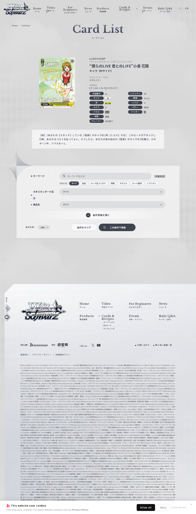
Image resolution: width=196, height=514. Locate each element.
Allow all (146, 507)
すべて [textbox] (66, 191)
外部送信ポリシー (63, 354)
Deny (163, 507)
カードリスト (109, 322)
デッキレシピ (109, 328)
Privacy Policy (80, 509)
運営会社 (24, 354)
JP (180, 8)
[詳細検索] (159, 176)
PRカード (107, 325)
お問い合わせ (143, 345)
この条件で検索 (118, 227)
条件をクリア (84, 227)
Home (15, 26)
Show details (179, 507)
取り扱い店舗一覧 (163, 345)
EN (187, 8)
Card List (25, 26)
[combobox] (112, 191)
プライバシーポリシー (41, 354)
